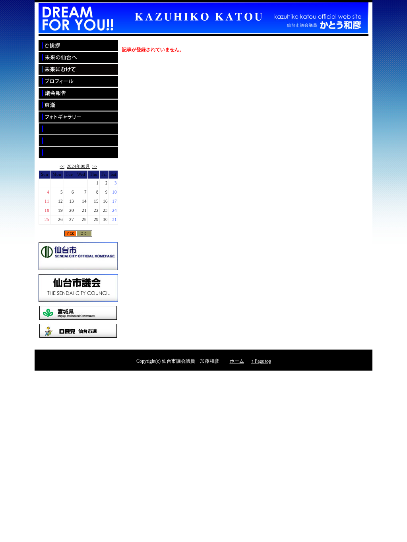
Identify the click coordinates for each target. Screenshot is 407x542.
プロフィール (78, 82)
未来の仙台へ (78, 58)
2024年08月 (78, 166)
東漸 (78, 105)
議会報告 (78, 94)
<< (62, 166)
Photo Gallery (78, 117)
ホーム (237, 361)
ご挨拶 (78, 46)
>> (94, 166)
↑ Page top (261, 361)
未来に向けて (78, 70)
